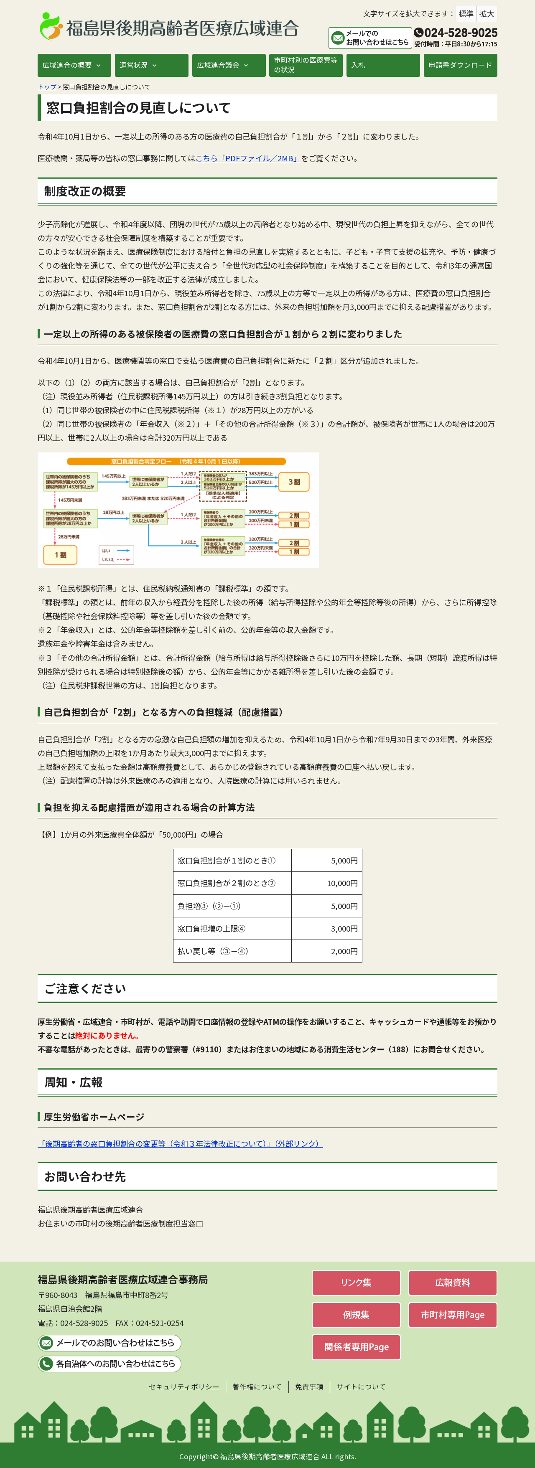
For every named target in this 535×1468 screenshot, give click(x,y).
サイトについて (361, 1387)
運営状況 (134, 65)
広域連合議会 (218, 65)
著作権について (257, 1387)
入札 (358, 65)
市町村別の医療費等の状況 (306, 64)
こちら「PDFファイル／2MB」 (248, 157)
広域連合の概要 (67, 65)
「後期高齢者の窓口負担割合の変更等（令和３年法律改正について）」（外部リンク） (180, 1143)
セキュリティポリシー (184, 1387)
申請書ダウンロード (460, 65)
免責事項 (309, 1387)
